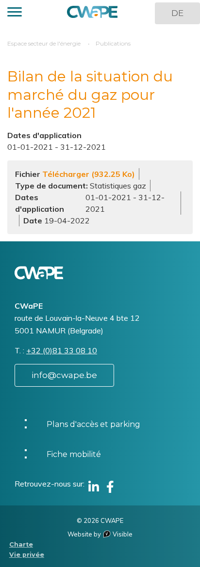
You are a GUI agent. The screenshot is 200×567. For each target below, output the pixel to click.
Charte (21, 544)
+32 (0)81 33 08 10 (61, 350)
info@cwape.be (64, 375)
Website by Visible (100, 534)
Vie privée (26, 554)
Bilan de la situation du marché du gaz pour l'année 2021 (90, 94)
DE (177, 13)
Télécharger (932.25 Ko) (88, 174)
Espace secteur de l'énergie (44, 43)
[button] (14, 13)
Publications (113, 43)
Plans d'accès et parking (93, 424)
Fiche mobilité (74, 454)
